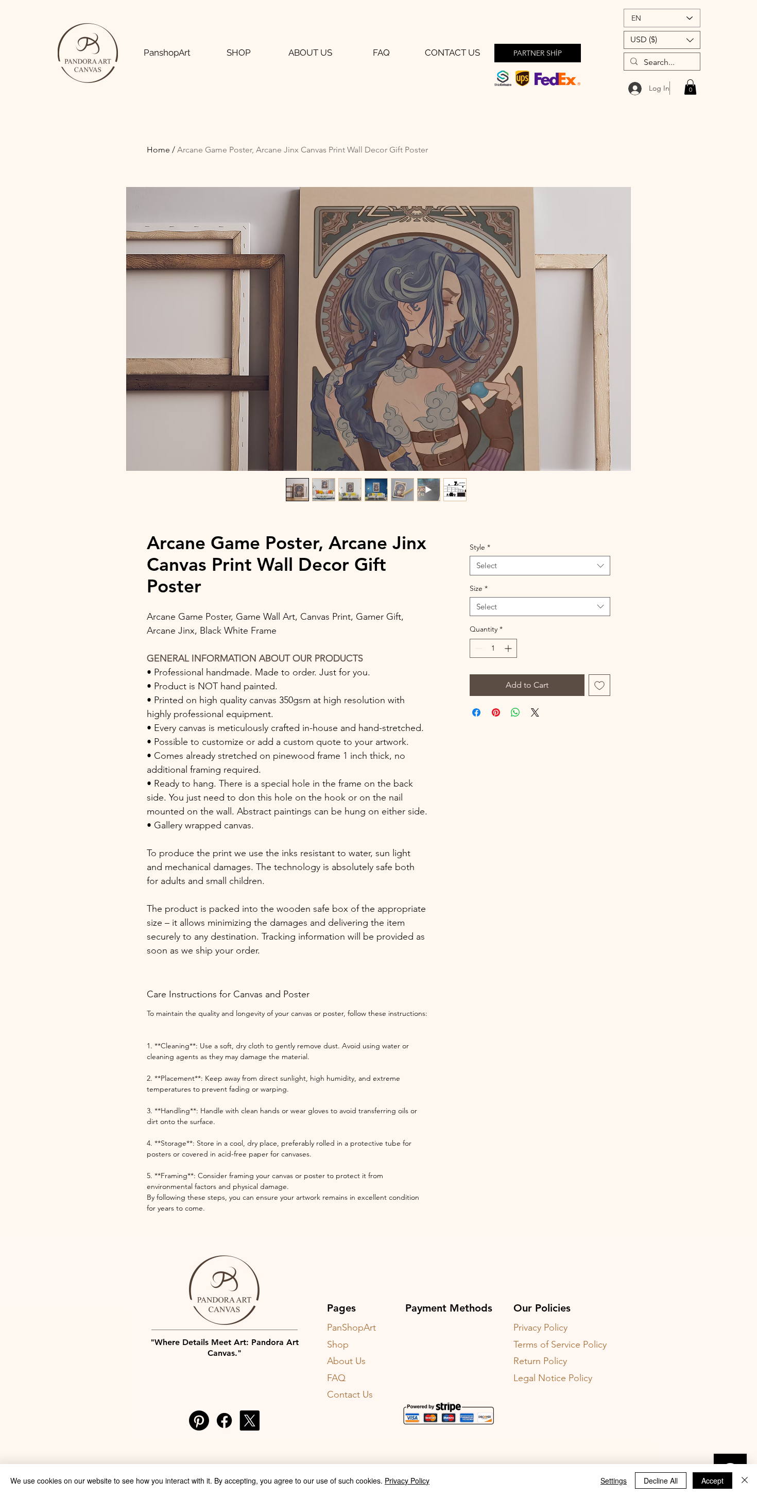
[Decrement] (477, 648)
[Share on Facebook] (476, 712)
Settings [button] (613, 1480)
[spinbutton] (493, 648)
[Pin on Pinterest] (496, 712)
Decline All (661, 1480)
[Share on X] (535, 712)
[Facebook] (224, 1420)
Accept (712, 1480)
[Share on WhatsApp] (515, 712)
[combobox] (540, 565)
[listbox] (662, 40)
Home (158, 150)
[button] (662, 40)
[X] (249, 1420)
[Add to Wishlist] (599, 685)
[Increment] (509, 648)
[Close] (744, 1480)
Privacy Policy (407, 1480)
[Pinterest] (199, 1420)
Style (480, 547)
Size (479, 588)
